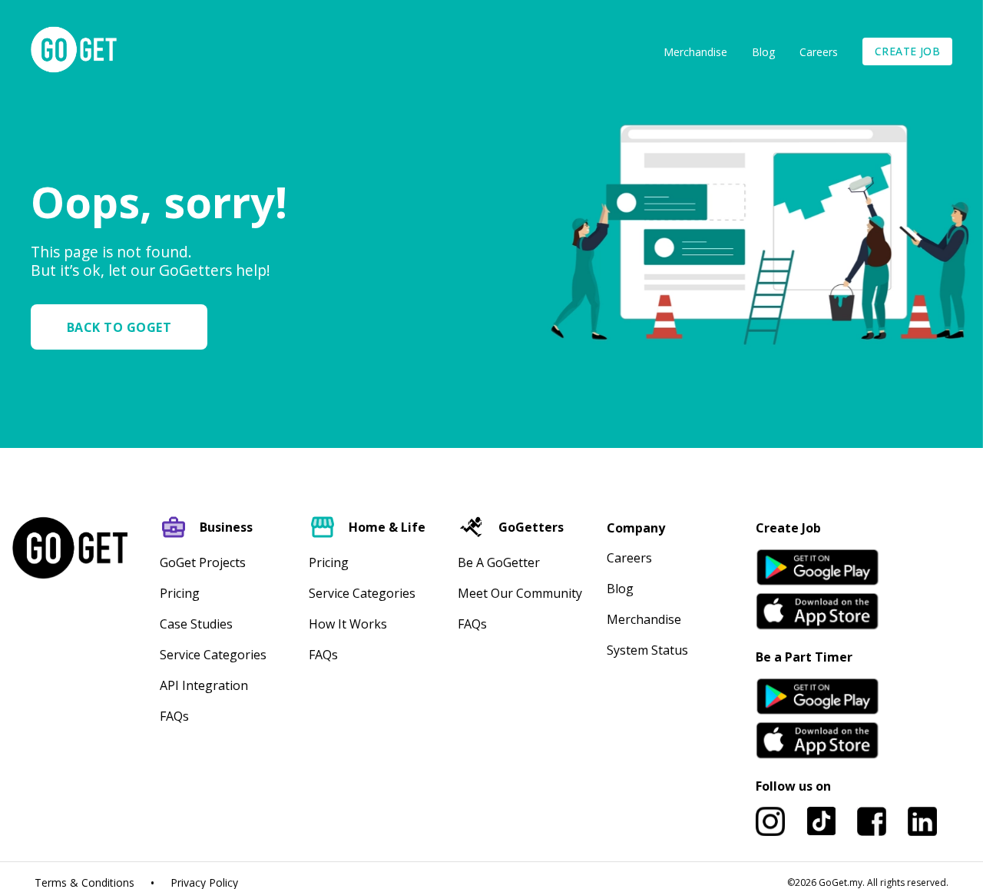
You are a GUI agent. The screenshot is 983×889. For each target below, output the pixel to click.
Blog (763, 52)
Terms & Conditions (84, 883)
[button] (125, 327)
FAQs (174, 716)
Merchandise (695, 52)
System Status (647, 650)
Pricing (180, 593)
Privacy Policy (204, 883)
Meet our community (520, 593)
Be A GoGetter (499, 562)
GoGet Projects (203, 562)
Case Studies (196, 623)
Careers (818, 52)
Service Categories (213, 654)
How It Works (348, 623)
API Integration (204, 685)
